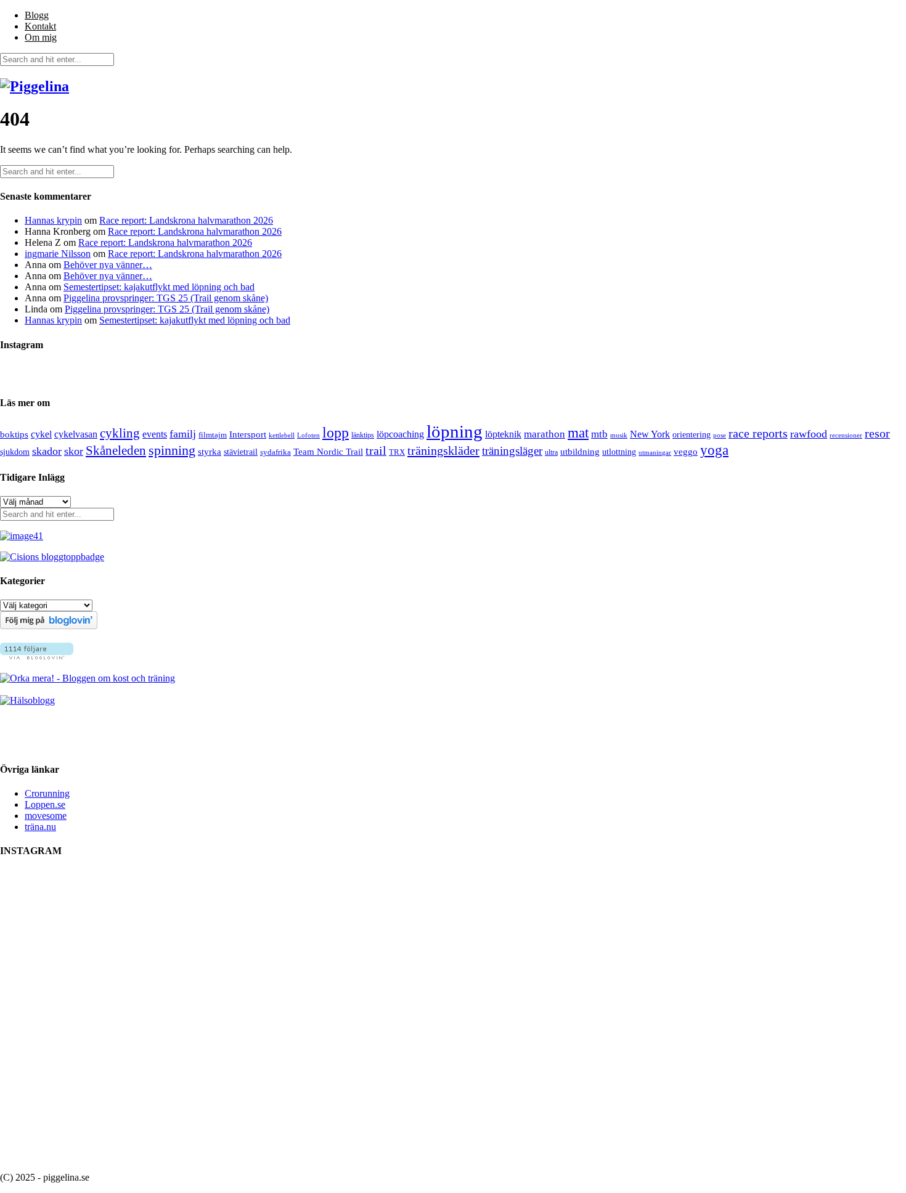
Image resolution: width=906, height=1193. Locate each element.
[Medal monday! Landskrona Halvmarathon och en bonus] (175, 960)
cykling (120, 433)
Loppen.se (45, 804)
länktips (362, 435)
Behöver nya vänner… (107, 264)
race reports (758, 433)
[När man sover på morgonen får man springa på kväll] (619, 955)
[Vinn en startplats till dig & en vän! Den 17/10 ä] (730, 1016)
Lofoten (308, 435)
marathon (544, 434)
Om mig (41, 37)
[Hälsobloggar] (27, 700)
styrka (209, 451)
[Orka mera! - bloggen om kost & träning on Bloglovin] (48, 626)
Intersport (247, 434)
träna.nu (40, 826)
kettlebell (282, 435)
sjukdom (15, 452)
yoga (714, 450)
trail (375, 450)
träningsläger (512, 450)
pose (719, 435)
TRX (397, 452)
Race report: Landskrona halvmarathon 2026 (186, 220)
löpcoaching (400, 434)
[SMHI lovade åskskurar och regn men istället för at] (286, 933)
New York (650, 434)
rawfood (808, 434)
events (154, 434)
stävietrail (241, 452)
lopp (335, 433)
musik (618, 435)
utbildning (580, 452)
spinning (172, 450)
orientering (691, 434)
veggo (686, 452)
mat (578, 433)
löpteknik (503, 434)
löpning (454, 431)
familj (182, 434)
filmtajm (212, 435)
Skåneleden (116, 450)
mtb (599, 434)
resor (877, 433)
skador (47, 451)
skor (73, 451)
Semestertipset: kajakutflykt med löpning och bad (159, 287)
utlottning (619, 452)
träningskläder (443, 450)
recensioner (846, 435)
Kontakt (40, 26)
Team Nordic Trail (328, 451)
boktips (14, 434)
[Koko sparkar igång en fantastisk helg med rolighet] (508, 910)
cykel (41, 434)
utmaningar (655, 452)
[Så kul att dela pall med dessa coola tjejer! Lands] (397, 960)
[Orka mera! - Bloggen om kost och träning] (87, 678)
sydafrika (275, 452)
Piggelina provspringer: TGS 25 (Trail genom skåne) (165, 298)
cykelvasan (75, 434)
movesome (46, 815)
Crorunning (47, 793)
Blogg (37, 15)
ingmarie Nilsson (58, 253)
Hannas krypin (53, 220)
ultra (551, 452)
